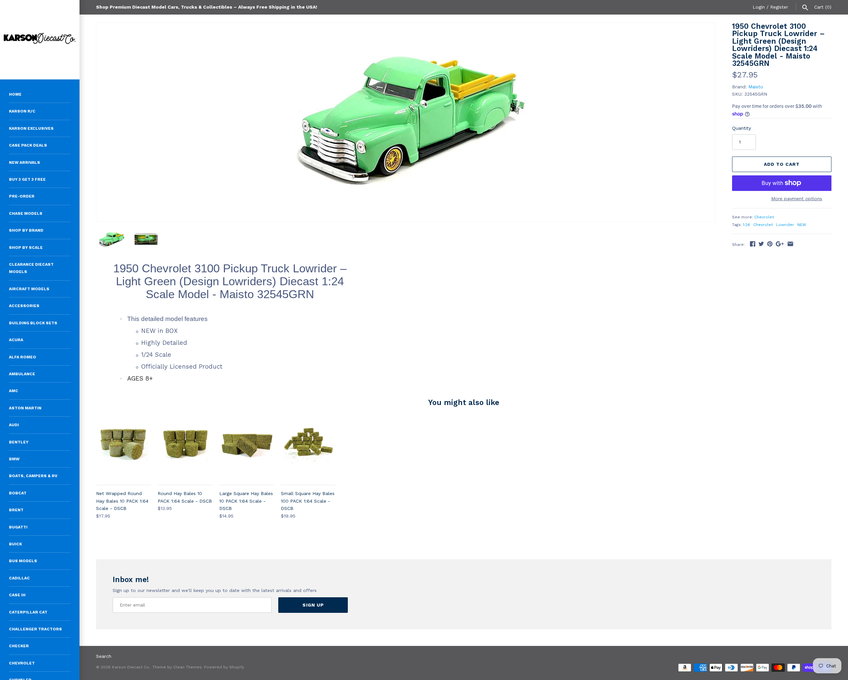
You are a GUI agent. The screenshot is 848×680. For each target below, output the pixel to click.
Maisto (755, 86)
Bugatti (18, 527)
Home (15, 94)
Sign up (313, 605)
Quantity (741, 128)
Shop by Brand (26, 230)
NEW (801, 224)
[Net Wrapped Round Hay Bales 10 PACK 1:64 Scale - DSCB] (123, 450)
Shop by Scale (26, 247)
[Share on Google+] (780, 244)
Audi (14, 425)
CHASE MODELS (25, 213)
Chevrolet (22, 663)
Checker (19, 646)
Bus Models (23, 561)
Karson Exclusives (31, 128)
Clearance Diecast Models (31, 268)
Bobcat (17, 493)
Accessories (24, 305)
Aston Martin (25, 408)
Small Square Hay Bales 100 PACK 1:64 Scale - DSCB (308, 501)
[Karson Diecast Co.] (40, 39)
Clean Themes (187, 667)
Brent (16, 510)
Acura (16, 340)
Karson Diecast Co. (131, 667)
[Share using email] (790, 244)
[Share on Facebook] (752, 244)
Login (759, 7)
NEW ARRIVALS (24, 162)
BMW (14, 459)
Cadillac (19, 578)
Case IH (17, 595)
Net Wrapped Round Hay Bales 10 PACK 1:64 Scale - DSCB (122, 501)
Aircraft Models (29, 289)
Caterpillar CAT (28, 612)
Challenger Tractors (35, 629)
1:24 (746, 224)
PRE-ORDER (21, 196)
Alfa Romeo (22, 357)
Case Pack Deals (28, 145)
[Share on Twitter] (761, 244)
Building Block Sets (33, 323)
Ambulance (22, 374)
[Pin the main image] (769, 244)
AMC (13, 390)
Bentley (18, 442)
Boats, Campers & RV (33, 476)
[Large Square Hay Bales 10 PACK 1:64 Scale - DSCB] (246, 450)
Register (779, 7)
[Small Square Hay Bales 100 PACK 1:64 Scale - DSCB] (308, 450)
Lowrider (785, 224)
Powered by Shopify (224, 667)
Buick (15, 544)
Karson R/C (22, 111)
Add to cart (782, 164)
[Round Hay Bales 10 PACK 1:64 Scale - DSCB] (185, 450)
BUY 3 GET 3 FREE (27, 179)
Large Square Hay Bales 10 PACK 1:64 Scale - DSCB (246, 501)
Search (103, 656)
